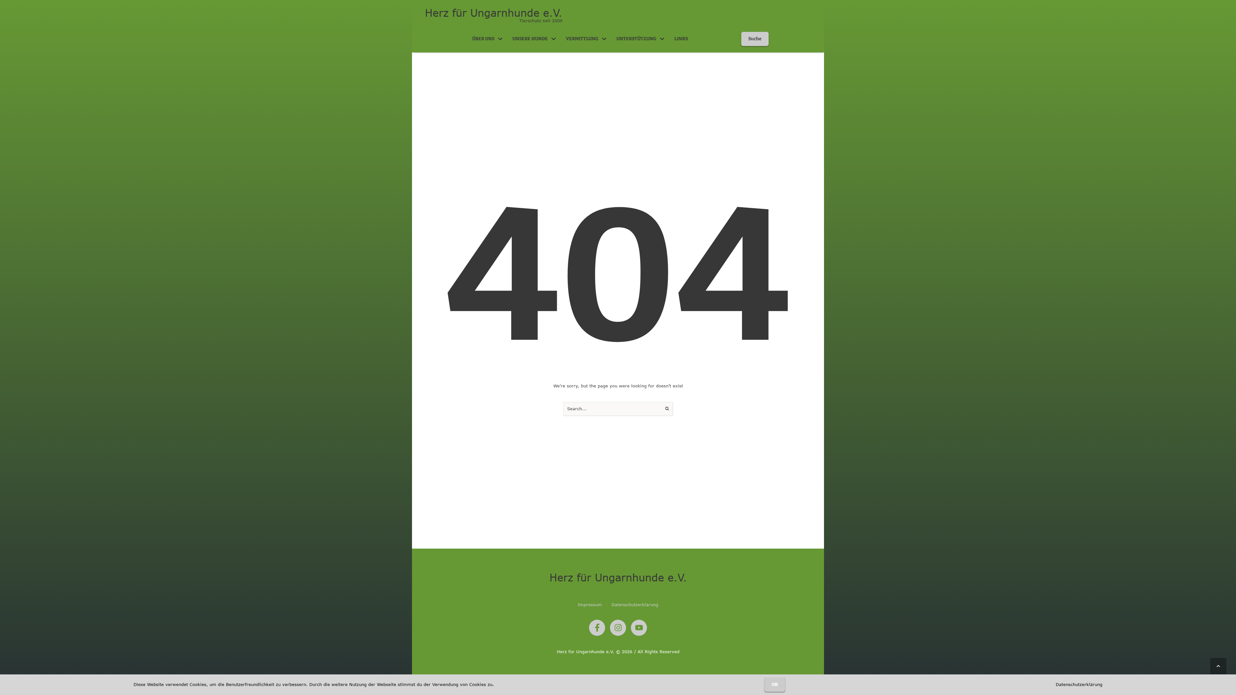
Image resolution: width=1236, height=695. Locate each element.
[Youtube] (639, 628)
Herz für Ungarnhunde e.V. (493, 13)
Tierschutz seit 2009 (540, 20)
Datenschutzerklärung (1079, 684)
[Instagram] (618, 628)
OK (775, 684)
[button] (500, 39)
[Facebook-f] (597, 628)
